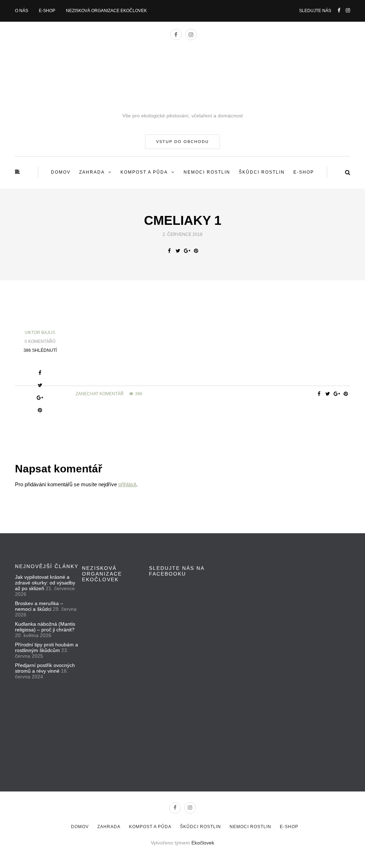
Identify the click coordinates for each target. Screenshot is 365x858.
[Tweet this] (178, 250)
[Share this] (169, 250)
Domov (61, 172)
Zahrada (92, 172)
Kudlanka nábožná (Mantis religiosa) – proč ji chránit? (45, 626)
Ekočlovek (202, 843)
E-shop (47, 10)
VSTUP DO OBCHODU (182, 141)
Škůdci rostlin (262, 172)
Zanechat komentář (100, 393)
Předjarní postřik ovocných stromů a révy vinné (45, 668)
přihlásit (127, 484)
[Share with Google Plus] (186, 250)
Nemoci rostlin (207, 172)
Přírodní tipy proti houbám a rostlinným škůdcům (46, 647)
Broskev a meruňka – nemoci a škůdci (39, 606)
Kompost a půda (144, 172)
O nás (21, 10)
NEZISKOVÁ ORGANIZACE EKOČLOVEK (106, 10)
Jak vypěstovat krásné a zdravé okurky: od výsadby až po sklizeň (45, 582)
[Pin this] (195, 250)
